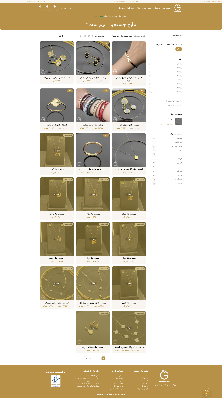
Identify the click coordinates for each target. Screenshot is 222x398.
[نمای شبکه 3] (71, 36)
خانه (144, 36)
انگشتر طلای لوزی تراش (57, 125)
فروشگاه (137, 36)
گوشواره (179, 163)
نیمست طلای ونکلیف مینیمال (57, 303)
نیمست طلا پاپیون (56, 258)
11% (178, 79)
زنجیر (180, 167)
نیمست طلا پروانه (129, 214)
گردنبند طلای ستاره (166, 119)
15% (178, 87)
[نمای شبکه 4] (67, 36)
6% (178, 72)
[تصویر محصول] (129, 58)
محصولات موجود (174, 105)
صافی (178, 49)
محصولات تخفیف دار (173, 101)
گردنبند (179, 159)
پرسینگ (179, 150)
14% (178, 84)
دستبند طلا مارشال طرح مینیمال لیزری (129, 79)
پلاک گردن (178, 179)
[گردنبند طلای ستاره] (178, 122)
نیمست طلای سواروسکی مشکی (92, 78)
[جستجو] (74, 8)
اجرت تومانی (175, 64)
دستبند (180, 154)
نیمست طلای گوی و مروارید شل (92, 303)
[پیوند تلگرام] (161, 388)
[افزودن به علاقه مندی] (115, 43)
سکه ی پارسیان (176, 146)
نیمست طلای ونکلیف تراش (93, 347)
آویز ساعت (178, 142)
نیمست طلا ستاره (92, 214)
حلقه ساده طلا (95, 169)
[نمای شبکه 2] (75, 36)
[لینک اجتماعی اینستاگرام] (167, 388)
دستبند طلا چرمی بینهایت (93, 125)
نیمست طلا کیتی (57, 169)
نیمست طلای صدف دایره (128, 125)
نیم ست (179, 138)
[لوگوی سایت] (177, 8)
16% (178, 92)
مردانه (180, 175)
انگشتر (179, 183)
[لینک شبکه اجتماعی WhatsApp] (164, 388)
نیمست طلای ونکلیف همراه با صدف (129, 347)
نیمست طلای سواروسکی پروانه (57, 78)
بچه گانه (179, 171)
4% (178, 67)
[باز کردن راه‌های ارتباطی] (206, 391)
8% (178, 76)
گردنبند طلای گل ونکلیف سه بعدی (129, 169)
